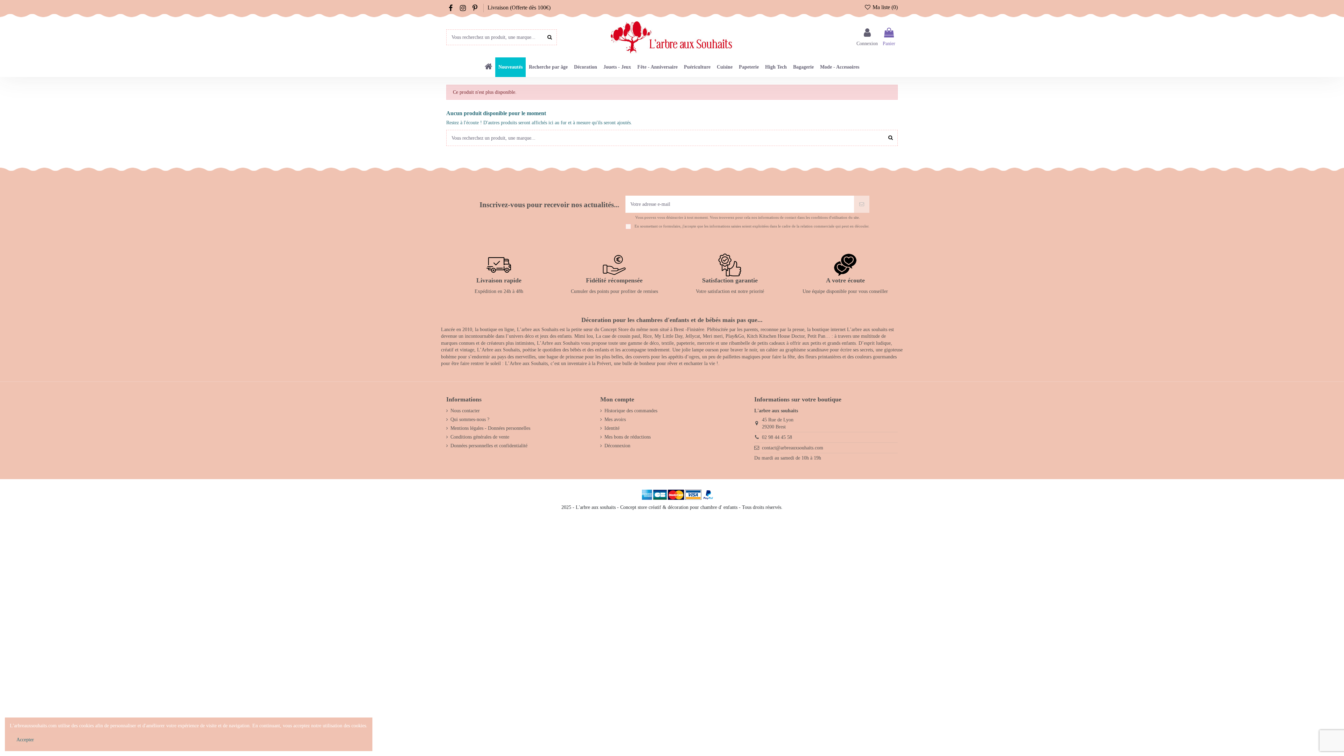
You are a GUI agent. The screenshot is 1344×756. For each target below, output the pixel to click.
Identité (612, 428)
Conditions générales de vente (479, 437)
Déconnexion (617, 445)
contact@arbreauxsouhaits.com (792, 447)
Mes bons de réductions (627, 437)
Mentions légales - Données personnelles (490, 428)
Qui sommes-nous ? (469, 419)
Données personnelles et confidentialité (488, 445)
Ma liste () (884, 7)
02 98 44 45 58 (777, 437)
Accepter (25, 739)
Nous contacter (465, 410)
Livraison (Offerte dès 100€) (519, 7)
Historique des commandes (630, 410)
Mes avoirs (615, 419)
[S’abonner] (861, 204)
